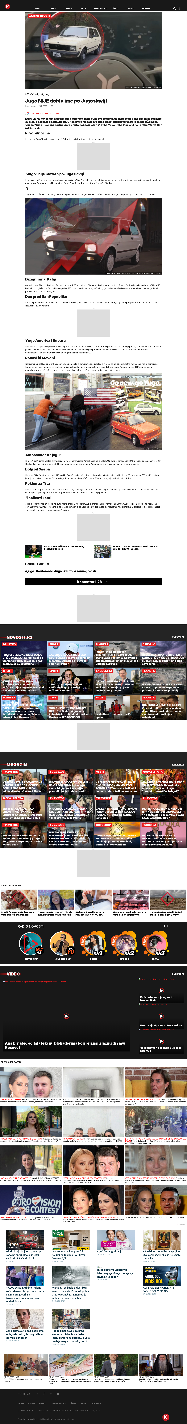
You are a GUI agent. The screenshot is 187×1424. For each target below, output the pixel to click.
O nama (21, 1411)
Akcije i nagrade (70, 1411)
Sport (131, 8)
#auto (68, 571)
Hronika (146, 8)
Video (13, 974)
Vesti (53, 8)
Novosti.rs (19, 637)
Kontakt (31, 1411)
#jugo (29, 571)
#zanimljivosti (85, 571)
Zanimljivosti (99, 8)
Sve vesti (178, 637)
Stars (69, 8)
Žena (115, 8)
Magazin (16, 764)
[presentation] (164, 926)
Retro (84, 8)
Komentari (89, 582)
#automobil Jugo (49, 571)
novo (37, 8)
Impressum (42, 1411)
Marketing (55, 1411)
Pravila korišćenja (90, 1411)
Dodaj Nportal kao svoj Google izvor (44, 113)
